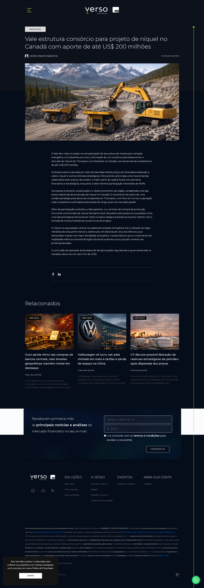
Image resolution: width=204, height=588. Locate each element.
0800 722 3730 (164, 556)
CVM (127, 536)
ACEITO (30, 576)
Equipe (94, 489)
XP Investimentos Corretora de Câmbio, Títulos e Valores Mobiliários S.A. (149, 532)
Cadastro (148, 484)
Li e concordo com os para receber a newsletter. (136, 438)
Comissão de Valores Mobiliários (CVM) (49, 532)
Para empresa (71, 489)
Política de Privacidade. (43, 568)
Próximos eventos (126, 484)
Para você (69, 484)
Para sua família (72, 495)
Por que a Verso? (99, 484)
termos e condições (147, 435)
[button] (196, 580)
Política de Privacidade (102, 500)
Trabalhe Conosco (99, 495)
